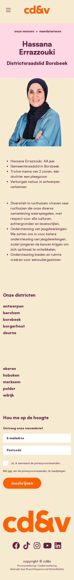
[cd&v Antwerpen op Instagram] (37, 546)
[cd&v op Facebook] (16, 546)
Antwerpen (13, 306)
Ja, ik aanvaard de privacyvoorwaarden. (36, 463)
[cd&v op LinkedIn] (58, 546)
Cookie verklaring (47, 565)
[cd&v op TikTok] (27, 546)
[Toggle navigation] (8, 10)
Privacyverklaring (26, 565)
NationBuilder (56, 568)
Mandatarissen (50, 31)
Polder (9, 388)
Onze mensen (24, 31)
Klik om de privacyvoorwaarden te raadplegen (34, 470)
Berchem (11, 312)
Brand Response (35, 568)
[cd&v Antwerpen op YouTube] (47, 546)
